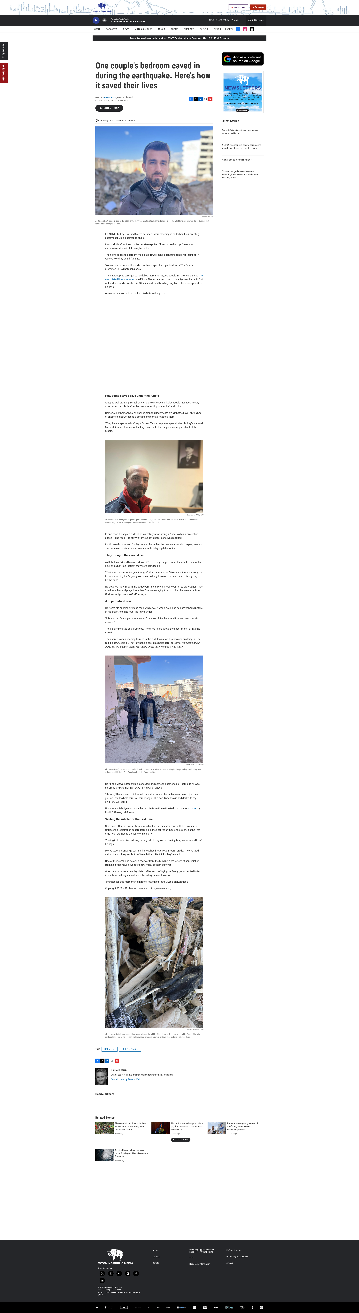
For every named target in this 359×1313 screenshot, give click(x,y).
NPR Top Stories (130, 1049)
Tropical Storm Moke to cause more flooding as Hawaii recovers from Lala (131, 1153)
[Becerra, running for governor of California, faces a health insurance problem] (217, 1128)
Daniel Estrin (110, 97)
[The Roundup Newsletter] (243, 92)
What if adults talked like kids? (237, 159)
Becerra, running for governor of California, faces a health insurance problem (242, 1126)
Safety (229, 29)
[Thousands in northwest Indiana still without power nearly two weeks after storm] (104, 1128)
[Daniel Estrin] (101, 1076)
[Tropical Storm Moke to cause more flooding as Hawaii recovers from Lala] (104, 1155)
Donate (259, 7)
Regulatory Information (199, 1264)
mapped (192, 808)
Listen (96, 29)
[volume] (104, 20)
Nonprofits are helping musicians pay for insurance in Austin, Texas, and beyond (187, 1126)
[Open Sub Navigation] (102, 29)
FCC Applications (233, 1250)
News (126, 29)
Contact (156, 1257)
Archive (229, 1263)
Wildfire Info (3, 73)
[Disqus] (179, 1202)
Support (189, 29)
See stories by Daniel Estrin (127, 1079)
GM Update (3, 51)
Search (218, 29)
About (174, 29)
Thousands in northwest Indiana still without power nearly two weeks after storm (130, 1126)
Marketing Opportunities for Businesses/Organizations (201, 1251)
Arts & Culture (143, 29)
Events (204, 29)
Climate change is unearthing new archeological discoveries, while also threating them (240, 174)
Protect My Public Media (237, 1257)
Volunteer (239, 7)
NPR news (109, 1049)
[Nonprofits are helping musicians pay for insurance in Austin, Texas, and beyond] (160, 1128)
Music (161, 29)
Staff (191, 1258)
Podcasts (111, 29)
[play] (96, 20)
